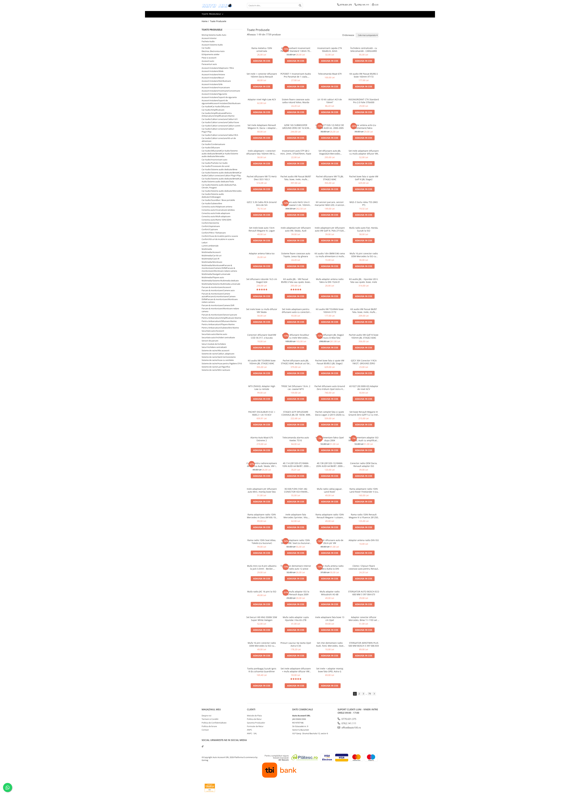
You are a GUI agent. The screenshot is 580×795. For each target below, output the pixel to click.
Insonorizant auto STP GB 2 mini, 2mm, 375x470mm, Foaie (295, 152)
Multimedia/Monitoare (212, 262)
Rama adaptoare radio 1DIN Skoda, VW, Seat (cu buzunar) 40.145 (295, 541)
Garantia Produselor (256, 722)
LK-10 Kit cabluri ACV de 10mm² (329, 101)
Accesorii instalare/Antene (213, 74)
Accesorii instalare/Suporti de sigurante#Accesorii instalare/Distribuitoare (221, 102)
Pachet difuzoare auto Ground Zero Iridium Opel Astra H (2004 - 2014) (329, 387)
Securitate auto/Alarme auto (214, 334)
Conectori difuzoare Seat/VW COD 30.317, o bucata (261, 336)
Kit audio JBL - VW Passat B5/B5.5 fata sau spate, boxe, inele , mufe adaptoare (295, 280)
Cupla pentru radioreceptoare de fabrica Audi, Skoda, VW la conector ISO (261, 464)
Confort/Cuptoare (210, 229)
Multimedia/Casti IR (210, 258)
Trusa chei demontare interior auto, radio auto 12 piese (295, 567)
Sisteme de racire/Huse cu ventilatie (218, 360)
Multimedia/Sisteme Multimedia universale (221, 284)
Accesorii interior (209, 38)
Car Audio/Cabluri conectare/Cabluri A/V (220, 119)
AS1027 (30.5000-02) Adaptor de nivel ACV (363, 387)
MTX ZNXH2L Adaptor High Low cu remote (261, 387)
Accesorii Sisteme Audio (212, 44)
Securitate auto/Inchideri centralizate (218, 337)
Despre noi (206, 715)
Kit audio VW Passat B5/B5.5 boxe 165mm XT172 (364, 75)
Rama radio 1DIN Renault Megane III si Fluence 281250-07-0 (364, 516)
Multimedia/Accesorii (211, 252)
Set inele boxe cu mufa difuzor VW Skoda (261, 310)
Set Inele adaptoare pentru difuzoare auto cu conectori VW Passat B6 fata (296, 310)
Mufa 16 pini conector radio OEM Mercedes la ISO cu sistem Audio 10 (262, 644)
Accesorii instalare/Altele (212, 71)
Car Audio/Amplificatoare (213, 109)
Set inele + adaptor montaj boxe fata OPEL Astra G (329, 670)
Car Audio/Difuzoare (211, 147)
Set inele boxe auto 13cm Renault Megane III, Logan (262, 229)
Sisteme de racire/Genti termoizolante (219, 357)
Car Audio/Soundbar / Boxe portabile (218, 200)
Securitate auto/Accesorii (213, 330)
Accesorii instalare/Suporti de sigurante (219, 97)
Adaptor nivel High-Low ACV (262, 99)
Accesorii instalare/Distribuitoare (216, 81)
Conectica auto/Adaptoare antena (217, 206)
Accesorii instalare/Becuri (213, 77)
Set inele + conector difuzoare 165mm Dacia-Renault (262, 75)
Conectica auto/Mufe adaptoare (216, 216)
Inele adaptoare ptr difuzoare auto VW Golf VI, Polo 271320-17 (330, 229)
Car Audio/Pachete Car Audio (215, 163)
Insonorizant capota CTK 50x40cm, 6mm (329, 49)
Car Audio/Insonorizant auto (214, 159)
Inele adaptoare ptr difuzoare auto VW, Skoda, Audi (296, 229)
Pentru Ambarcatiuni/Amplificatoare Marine (221, 317)
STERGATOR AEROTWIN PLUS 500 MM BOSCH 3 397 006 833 (363, 644)
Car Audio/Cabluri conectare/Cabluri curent (221, 125)
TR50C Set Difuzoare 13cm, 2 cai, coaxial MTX (295, 387)
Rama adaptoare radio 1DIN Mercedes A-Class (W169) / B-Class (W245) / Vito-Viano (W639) (261, 516)
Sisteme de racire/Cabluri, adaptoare (218, 353)
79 (369, 693)
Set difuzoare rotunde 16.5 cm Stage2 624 (261, 280)
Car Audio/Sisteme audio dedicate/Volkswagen (213, 195)
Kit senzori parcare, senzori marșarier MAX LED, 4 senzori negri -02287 (330, 203)
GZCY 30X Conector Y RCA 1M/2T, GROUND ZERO (364, 362)
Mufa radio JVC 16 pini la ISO (261, 591)
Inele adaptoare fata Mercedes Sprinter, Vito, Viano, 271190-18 (296, 516)
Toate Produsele (211, 14)
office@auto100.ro (351, 727)
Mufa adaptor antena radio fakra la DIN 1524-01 (329, 280)
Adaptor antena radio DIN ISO (364, 540)
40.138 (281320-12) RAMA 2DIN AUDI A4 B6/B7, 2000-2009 (329, 464)
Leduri (204, 242)
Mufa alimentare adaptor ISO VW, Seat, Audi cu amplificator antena (363, 439)
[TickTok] (203, 746)
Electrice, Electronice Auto (213, 51)
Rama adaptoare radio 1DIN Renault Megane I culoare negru (330, 516)
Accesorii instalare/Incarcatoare (216, 87)
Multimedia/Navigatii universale (216, 274)
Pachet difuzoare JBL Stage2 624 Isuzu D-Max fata (330, 336)
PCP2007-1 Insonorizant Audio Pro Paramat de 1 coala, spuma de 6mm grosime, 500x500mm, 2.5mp (295, 75)
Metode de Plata (254, 715)
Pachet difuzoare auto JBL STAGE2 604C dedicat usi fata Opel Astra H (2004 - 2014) (296, 362)
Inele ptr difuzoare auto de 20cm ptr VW (329, 541)
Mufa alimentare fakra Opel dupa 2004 (330, 439)
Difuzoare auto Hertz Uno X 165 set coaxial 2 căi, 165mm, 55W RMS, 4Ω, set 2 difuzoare (296, 203)
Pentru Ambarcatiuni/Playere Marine (218, 324)
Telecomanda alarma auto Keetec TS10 (295, 439)
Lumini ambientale (210, 245)
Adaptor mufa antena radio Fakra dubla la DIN (329, 567)
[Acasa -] (217, 5)
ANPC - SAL (252, 733)
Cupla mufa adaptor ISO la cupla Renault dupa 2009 (295, 593)
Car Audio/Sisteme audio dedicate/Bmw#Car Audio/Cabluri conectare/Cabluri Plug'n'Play (222, 174)
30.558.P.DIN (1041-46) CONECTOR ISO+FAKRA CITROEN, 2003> (295, 490)
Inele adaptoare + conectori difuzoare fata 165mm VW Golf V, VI (261, 152)
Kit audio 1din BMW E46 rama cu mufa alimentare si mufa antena (330, 255)
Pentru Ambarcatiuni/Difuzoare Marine (219, 321)
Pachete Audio (208, 41)
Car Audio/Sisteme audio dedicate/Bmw (219, 169)
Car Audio (206, 48)
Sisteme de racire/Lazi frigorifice (216, 366)
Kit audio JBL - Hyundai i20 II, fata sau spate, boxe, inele (363, 280)
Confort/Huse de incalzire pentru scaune (220, 236)
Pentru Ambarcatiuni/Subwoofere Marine (220, 327)
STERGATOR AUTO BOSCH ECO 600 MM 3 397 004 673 (363, 593)
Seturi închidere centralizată (214, 347)
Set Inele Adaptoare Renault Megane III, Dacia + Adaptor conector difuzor (262, 126)
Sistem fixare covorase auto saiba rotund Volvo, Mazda (295, 101)
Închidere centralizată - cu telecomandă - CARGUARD (363, 49)
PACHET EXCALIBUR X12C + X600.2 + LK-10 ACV (261, 413)
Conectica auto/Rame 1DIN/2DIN (216, 219)
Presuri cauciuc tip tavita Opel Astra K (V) (295, 644)
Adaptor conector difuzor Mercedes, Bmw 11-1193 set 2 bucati (364, 619)
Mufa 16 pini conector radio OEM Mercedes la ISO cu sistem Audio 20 (364, 255)
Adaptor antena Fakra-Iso (261, 253)
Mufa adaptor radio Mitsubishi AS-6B (330, 593)
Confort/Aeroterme (210, 223)
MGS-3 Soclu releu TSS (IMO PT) (364, 203)
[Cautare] (300, 5)
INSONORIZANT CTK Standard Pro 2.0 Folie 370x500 (363, 101)
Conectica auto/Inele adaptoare (216, 213)
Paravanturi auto (209, 64)
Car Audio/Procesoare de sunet (216, 166)
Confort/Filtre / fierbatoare (214, 232)
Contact (205, 729)
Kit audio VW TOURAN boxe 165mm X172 (329, 310)
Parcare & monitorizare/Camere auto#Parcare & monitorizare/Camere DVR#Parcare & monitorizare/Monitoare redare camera (220, 298)
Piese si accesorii (209, 57)
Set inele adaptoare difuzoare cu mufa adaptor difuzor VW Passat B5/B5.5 (364, 152)
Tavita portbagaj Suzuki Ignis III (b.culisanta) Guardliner (261, 670)
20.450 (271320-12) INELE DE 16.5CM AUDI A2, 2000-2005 (329, 126)
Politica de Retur (254, 719)
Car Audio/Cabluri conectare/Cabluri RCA (220, 135)
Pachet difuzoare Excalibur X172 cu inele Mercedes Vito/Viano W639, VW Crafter (296, 336)
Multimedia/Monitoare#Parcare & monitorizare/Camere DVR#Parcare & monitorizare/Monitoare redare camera (219, 268)
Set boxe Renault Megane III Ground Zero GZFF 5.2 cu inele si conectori (363, 413)
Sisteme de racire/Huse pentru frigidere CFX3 (222, 363)
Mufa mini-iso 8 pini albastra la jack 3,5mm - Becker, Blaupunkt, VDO (261, 567)
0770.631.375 (348, 718)
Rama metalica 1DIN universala (261, 49)
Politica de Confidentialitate (214, 722)
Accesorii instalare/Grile (212, 84)
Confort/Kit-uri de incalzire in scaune (218, 239)
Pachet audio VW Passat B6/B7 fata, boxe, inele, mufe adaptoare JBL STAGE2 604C (295, 178)
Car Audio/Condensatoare (213, 144)
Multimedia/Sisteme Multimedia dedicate (220, 280)
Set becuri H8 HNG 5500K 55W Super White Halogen (261, 619)
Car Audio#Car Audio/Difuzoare (216, 106)
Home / (205, 21)
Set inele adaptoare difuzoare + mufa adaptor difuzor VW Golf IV (296, 670)
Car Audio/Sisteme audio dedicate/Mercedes (222, 191)
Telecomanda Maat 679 (330, 73)
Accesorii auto (208, 61)
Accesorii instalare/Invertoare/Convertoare (221, 90)
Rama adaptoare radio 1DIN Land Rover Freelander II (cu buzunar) (364, 490)
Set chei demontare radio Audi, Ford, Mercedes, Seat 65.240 (329, 644)
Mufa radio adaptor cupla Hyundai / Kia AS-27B (296, 619)
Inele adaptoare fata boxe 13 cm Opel (329, 619)
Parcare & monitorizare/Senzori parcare (219, 314)
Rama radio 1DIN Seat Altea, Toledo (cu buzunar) (261, 541)
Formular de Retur (255, 726)
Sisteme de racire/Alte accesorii (215, 350)
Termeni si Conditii (210, 719)
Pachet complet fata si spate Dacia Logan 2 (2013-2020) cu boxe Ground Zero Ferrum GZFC (329, 413)
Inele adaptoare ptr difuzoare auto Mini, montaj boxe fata (262, 490)
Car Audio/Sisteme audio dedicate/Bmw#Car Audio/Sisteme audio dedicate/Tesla (222, 180)
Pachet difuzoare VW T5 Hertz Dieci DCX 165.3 (262, 178)
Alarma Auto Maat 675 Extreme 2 (261, 439)
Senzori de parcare (210, 340)
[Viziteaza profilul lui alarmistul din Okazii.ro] (210, 788)
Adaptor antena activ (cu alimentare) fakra (363, 126)
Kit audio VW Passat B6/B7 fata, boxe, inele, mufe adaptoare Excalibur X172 (363, 310)
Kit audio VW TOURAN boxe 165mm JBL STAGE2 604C (262, 362)
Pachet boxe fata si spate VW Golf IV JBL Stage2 (363, 178)
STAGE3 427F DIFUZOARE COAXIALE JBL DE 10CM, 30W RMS (295, 413)
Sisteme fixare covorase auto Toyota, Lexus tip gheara (295, 255)
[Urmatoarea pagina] (374, 694)
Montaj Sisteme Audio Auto (214, 35)
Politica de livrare (209, 726)
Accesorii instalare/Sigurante (214, 94)
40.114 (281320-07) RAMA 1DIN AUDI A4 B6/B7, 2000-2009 (295, 464)
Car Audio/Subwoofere (212, 203)
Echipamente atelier (210, 54)
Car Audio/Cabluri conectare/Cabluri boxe (220, 122)
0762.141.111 (348, 723)
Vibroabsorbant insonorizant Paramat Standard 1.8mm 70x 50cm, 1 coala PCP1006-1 (296, 49)
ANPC (249, 729)
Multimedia (207, 249)
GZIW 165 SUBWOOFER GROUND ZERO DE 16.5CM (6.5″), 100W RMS (295, 126)
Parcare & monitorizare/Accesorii (216, 287)
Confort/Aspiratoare (211, 226)
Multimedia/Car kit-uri (211, 255)
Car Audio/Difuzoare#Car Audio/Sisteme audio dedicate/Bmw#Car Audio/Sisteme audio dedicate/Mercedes (220, 153)
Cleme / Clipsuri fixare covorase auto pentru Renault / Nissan (364, 567)
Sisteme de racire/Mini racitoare (216, 370)
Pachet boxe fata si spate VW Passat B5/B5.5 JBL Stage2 (329, 362)
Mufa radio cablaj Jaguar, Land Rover (329, 490)
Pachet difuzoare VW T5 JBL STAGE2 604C (329, 178)
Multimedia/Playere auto (213, 277)
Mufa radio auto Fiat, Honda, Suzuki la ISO (363, 229)
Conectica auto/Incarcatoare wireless (218, 210)
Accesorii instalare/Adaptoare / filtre (218, 68)
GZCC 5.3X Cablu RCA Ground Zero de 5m (262, 203)
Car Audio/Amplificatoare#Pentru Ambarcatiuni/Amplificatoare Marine (218, 114)
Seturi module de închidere (214, 344)
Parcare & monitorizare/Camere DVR (218, 305)
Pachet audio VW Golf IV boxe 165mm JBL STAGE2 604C (363, 336)
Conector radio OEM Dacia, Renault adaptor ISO (363, 464)
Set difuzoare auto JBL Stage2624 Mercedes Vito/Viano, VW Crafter (330, 152)
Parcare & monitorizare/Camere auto (218, 290)
